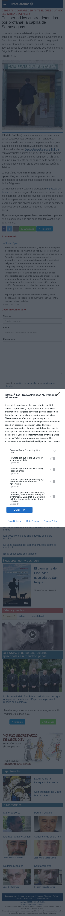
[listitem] (32, 451)
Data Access (32, 521)
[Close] (59, 395)
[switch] (52, 458)
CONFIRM (19, 510)
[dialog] (32, 458)
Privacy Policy (50, 521)
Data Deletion (14, 521)
